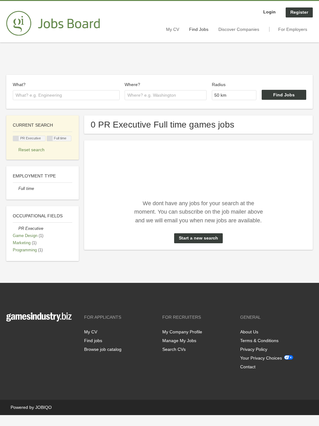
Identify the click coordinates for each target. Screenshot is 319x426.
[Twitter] (21, 334)
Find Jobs (198, 29)
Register (299, 12)
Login (269, 11)
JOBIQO (43, 407)
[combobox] (66, 95)
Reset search (31, 149)
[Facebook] (10, 334)
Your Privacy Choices (261, 358)
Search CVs (174, 349)
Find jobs (93, 340)
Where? (132, 84)
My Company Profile (182, 331)
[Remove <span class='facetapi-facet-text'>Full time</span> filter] (50, 138)
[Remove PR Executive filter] (15, 228)
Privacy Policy (253, 349)
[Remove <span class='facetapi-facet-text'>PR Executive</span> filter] (16, 138)
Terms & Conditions (259, 340)
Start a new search (198, 237)
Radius (219, 84)
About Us (249, 331)
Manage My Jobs (179, 340)
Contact (247, 366)
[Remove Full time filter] (15, 188)
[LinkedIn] (30, 334)
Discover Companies (238, 29)
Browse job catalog (102, 349)
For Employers (292, 29)
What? (19, 84)
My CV (172, 29)
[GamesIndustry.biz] (53, 23)
